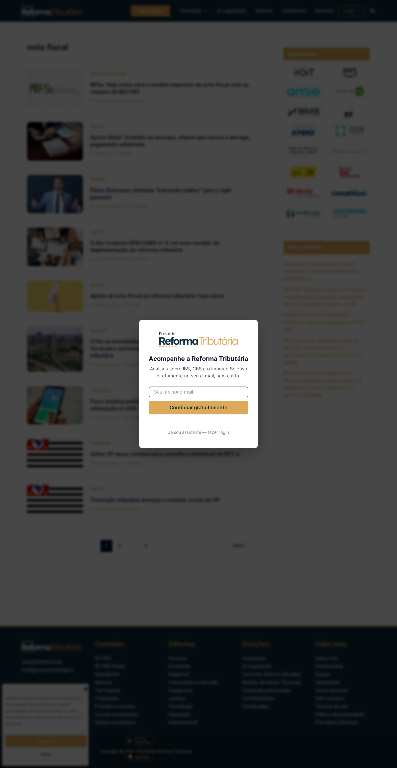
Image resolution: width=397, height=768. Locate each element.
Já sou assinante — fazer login (198, 432)
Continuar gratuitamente (198, 407)
